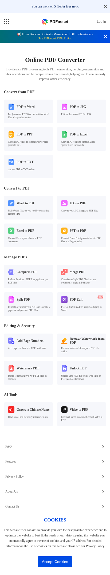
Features (10, 461)
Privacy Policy (14, 476)
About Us (11, 491)
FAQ (8, 446)
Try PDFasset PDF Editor (55, 38)
